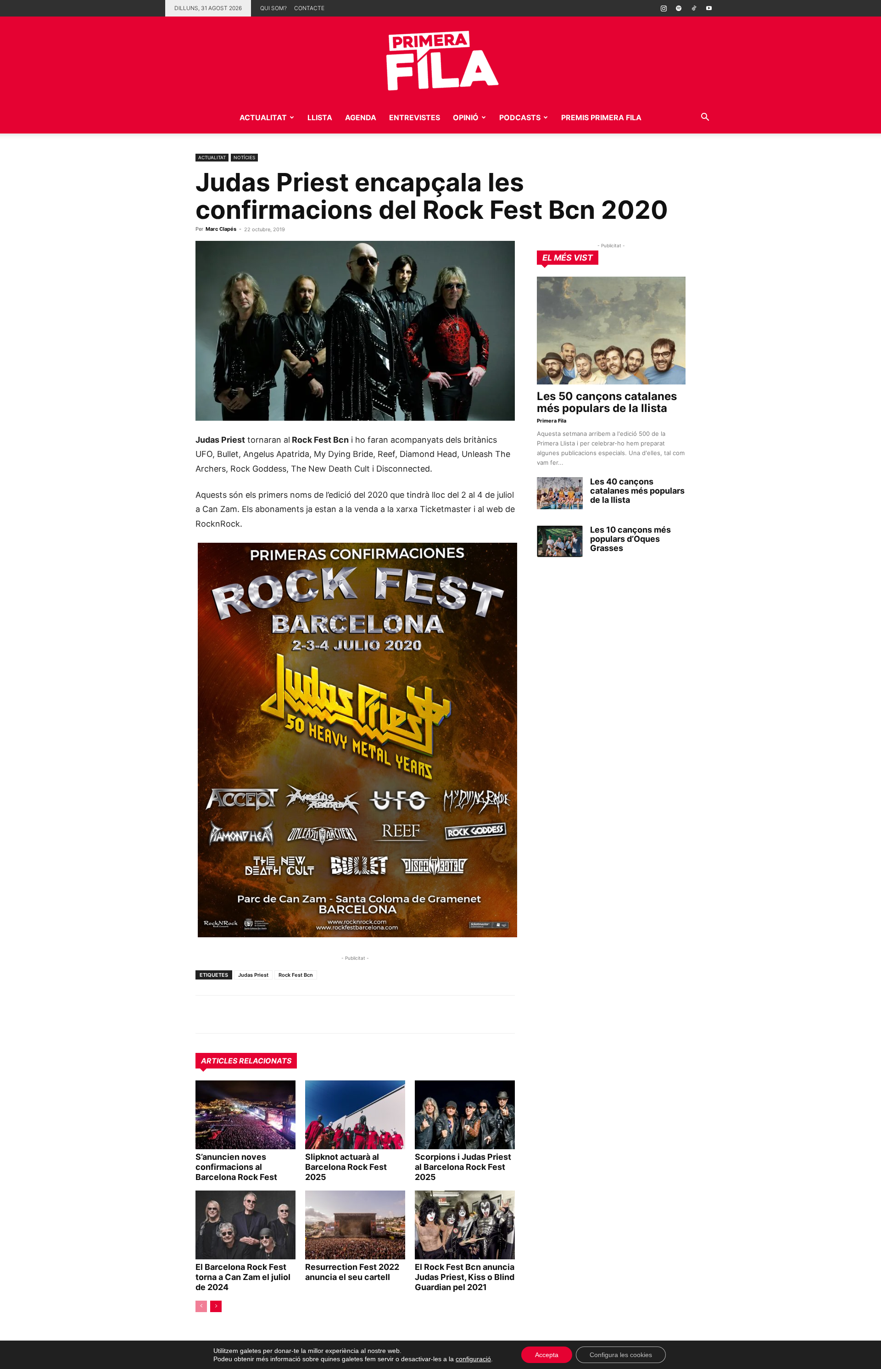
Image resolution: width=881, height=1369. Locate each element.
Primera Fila (551, 420)
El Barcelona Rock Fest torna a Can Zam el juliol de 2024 (242, 1277)
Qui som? (273, 8)
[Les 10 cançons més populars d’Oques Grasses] (560, 541)
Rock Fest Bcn (296, 975)
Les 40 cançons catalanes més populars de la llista (637, 491)
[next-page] (216, 1306)
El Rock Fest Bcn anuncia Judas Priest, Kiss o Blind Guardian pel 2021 (464, 1277)
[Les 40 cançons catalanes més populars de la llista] (560, 493)
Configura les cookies (621, 1354)
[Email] (289, 1014)
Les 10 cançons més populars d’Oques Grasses (630, 539)
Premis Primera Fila (601, 117)
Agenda (360, 117)
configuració (473, 1359)
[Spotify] (679, 8)
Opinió (466, 117)
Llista (319, 117)
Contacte (309, 8)
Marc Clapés (221, 229)
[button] (705, 118)
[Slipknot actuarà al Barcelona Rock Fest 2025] (355, 1114)
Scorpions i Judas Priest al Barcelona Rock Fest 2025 (463, 1167)
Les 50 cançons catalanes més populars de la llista (607, 402)
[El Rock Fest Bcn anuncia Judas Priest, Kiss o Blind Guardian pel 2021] (465, 1225)
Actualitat (263, 117)
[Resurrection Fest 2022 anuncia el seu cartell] (355, 1225)
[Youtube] (709, 8)
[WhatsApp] (204, 1014)
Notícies (244, 157)
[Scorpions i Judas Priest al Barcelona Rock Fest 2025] (465, 1114)
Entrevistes (414, 117)
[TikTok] (694, 8)
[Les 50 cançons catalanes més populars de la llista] (611, 330)
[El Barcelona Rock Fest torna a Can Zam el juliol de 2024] (245, 1225)
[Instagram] (663, 8)
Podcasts (520, 117)
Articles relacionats (246, 1060)
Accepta (546, 1354)
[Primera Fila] (440, 59)
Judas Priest (253, 975)
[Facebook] (268, 1014)
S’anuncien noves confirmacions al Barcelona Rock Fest (236, 1167)
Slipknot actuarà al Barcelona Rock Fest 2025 (346, 1167)
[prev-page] (201, 1306)
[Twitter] (247, 1014)
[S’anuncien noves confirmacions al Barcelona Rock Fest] (245, 1114)
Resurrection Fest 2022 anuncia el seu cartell (352, 1272)
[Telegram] (226, 1014)
